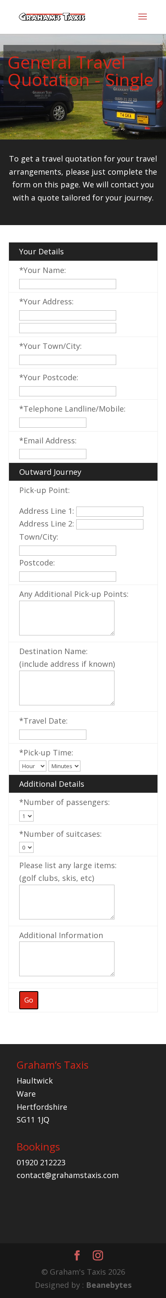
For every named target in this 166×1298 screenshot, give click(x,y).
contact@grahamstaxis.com (68, 1175)
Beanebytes (109, 1285)
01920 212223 (41, 1162)
